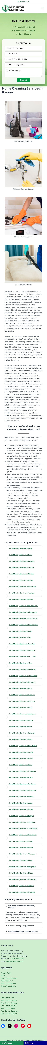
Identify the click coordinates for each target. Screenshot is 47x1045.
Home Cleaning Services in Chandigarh (23, 612)
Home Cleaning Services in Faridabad (22, 784)
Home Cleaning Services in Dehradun (22, 650)
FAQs (3, 976)
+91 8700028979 (16, 959)
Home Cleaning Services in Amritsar (21, 593)
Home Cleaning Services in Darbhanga (22, 879)
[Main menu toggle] (42, 8)
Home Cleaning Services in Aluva (20, 663)
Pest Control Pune (8, 1008)
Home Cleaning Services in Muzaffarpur (23, 746)
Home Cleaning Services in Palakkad (22, 892)
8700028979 (24, 1)
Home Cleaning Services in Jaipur (21, 803)
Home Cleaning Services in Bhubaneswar (23, 606)
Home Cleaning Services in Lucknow (22, 695)
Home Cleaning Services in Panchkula (22, 586)
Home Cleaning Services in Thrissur (21, 886)
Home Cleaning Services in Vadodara (22, 822)
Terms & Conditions (8, 986)
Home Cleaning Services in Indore (21, 809)
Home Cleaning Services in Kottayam (22, 733)
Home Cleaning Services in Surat (20, 707)
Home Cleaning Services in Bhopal (21, 873)
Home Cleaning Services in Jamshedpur (23, 828)
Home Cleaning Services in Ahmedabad (23, 676)
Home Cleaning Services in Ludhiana (22, 701)
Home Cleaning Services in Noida (20, 555)
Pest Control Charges (9, 978)
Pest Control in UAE (8, 984)
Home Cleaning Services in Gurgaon (21, 561)
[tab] (23, 913)
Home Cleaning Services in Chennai (21, 567)
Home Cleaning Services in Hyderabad (22, 790)
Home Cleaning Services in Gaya (20, 631)
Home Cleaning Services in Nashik (21, 752)
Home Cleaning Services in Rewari (21, 847)
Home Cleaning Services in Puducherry (23, 835)
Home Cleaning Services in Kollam (21, 777)
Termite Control (7, 981)
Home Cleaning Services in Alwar (20, 860)
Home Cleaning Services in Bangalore (22, 682)
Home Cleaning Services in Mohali (21, 599)
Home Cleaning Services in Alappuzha (22, 656)
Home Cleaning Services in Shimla (21, 841)
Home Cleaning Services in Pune (20, 688)
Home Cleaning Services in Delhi (20, 548)
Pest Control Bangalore (9, 1011)
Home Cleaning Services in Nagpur (21, 816)
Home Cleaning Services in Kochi (20, 726)
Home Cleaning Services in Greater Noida (23, 625)
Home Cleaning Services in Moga (20, 739)
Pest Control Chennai (9, 1003)
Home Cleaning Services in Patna (20, 765)
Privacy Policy (6, 973)
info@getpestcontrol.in (14, 961)
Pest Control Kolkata (8, 1006)
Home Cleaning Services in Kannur (21, 720)
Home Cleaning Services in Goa (20, 637)
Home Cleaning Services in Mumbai (21, 574)
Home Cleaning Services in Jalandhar (22, 714)
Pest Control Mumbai (9, 1001)
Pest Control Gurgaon (9, 1014)
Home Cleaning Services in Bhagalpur (22, 867)
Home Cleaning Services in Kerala (21, 580)
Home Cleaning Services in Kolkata (21, 797)
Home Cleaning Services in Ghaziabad (22, 669)
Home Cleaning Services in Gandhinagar (23, 618)
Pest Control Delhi (7, 998)
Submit (23, 80)
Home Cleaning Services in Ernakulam (22, 771)
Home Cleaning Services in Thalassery (22, 854)
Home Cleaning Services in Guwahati (22, 644)
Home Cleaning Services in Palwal (21, 758)
